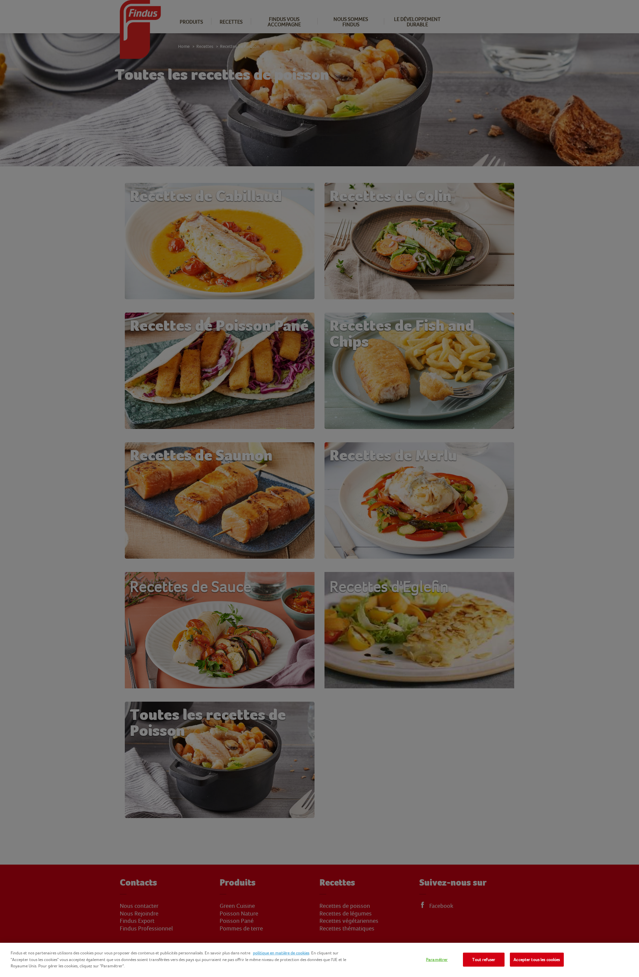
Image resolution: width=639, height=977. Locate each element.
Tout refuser (483, 959)
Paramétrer (437, 959)
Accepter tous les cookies (537, 959)
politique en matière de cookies (281, 952)
